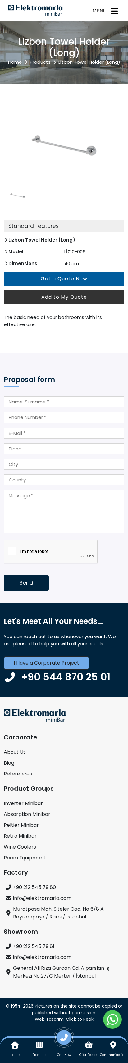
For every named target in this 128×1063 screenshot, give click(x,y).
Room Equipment (25, 857)
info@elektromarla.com (42, 898)
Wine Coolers (20, 846)
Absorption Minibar (27, 814)
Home (15, 62)
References (18, 773)
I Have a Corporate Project (46, 662)
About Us (15, 752)
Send (26, 583)
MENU (100, 10)
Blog (9, 762)
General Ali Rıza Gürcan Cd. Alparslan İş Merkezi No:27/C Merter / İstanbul (61, 971)
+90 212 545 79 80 (34, 887)
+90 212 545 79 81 (33, 946)
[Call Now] (64, 1040)
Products (40, 62)
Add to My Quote (64, 297)
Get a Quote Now (64, 278)
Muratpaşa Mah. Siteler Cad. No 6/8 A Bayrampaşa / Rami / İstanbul (58, 912)
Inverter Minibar (23, 803)
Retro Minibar (20, 836)
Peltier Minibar (21, 825)
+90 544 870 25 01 (65, 677)
